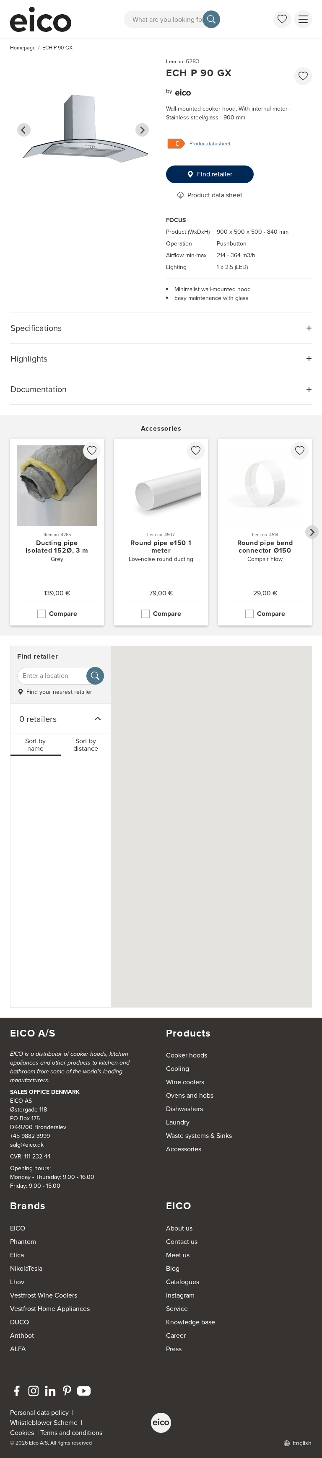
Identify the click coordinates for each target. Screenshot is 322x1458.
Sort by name (35, 744)
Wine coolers (185, 1082)
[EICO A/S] (161, 1423)
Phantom (23, 1241)
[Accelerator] (42, 19)
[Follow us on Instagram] (33, 1391)
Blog (172, 1268)
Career (176, 1335)
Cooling (177, 1068)
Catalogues (182, 1282)
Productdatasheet (210, 143)
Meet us (178, 1255)
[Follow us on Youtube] (84, 1391)
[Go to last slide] (24, 130)
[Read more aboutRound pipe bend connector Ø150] (265, 532)
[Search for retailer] (95, 676)
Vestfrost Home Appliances (50, 1308)
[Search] (211, 19)
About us (179, 1228)
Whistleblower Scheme (44, 1422)
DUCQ (19, 1322)
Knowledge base (190, 1322)
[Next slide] (142, 130)
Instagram (180, 1295)
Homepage (23, 48)
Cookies (23, 1432)
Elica (17, 1255)
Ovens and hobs (189, 1095)
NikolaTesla (26, 1268)
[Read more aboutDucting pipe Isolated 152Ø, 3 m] (57, 532)
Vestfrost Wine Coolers (43, 1295)
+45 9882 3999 (30, 1136)
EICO (17, 1228)
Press (174, 1349)
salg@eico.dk (27, 1144)
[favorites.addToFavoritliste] (303, 76)
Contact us (181, 1241)
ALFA (18, 1349)
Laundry (178, 1122)
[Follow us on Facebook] (16, 1391)
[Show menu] (303, 19)
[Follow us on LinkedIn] (50, 1391)
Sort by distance (85, 744)
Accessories (183, 1149)
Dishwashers (184, 1109)
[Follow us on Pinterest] (67, 1391)
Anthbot (22, 1335)
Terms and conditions (71, 1432)
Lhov (17, 1282)
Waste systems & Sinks (199, 1135)
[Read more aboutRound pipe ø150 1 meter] (161, 532)
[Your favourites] (282, 19)
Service (177, 1308)
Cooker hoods (186, 1055)
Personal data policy (39, 1412)
